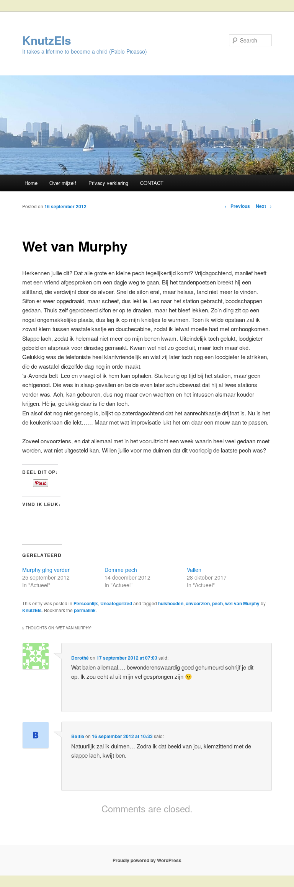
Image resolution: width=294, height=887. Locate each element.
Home (31, 182)
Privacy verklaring (108, 182)
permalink (85, 610)
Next (264, 206)
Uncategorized (116, 603)
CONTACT (151, 182)
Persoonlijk (86, 603)
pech (217, 603)
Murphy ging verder (46, 569)
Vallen (194, 569)
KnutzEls (46, 40)
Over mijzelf (62, 182)
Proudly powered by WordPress (147, 860)
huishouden (170, 603)
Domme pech (121, 569)
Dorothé (80, 657)
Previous (237, 206)
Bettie (77, 736)
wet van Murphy (242, 603)
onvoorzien (198, 603)
